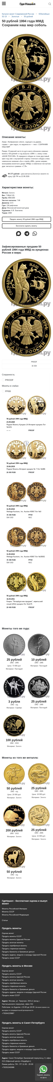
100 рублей (14, 740)
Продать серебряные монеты (14, 946)
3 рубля (14, 701)
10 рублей (38, 659)
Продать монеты (11, 928)
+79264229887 (8, 1013)
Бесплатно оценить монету (26, 226)
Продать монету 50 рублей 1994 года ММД (26, 219)
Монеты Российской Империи (14, 909)
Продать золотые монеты (12, 942)
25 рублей (14, 659)
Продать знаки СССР (11, 958)
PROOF (9, 380)
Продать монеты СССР (11, 936)
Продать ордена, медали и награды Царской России (24, 955)
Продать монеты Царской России (16, 939)
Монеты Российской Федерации (15, 915)
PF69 (8, 391)
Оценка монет (8, 933)
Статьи (5, 920)
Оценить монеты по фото (43, 1076)
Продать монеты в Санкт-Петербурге (23, 1023)
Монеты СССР (8, 912)
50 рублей (14, 788)
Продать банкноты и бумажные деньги (18, 952)
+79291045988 (8, 1067)
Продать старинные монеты (14, 949)
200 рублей (14, 830)
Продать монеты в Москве (17, 966)
